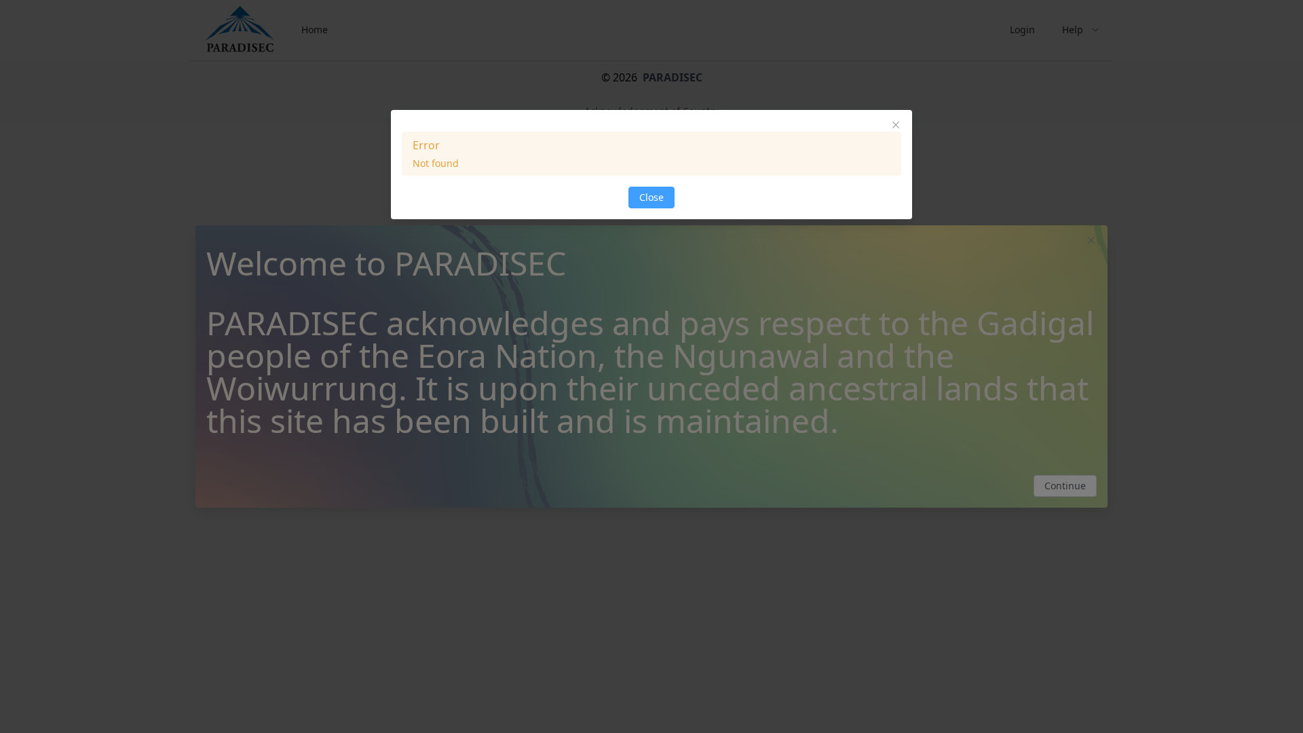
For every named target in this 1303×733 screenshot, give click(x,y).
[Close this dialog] (896, 126)
